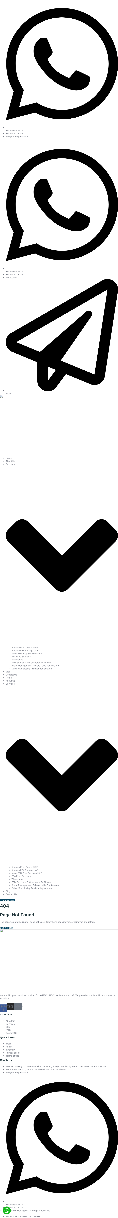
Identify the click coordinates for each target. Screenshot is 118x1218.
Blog (8, 671)
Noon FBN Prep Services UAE (27, 653)
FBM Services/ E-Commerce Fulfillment (32, 662)
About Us (10, 461)
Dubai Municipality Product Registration (32, 668)
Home (9, 458)
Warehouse (17, 659)
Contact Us (11, 674)
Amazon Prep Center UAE (25, 647)
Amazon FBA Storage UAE (25, 650)
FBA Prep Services (21, 656)
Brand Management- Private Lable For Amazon (35, 665)
